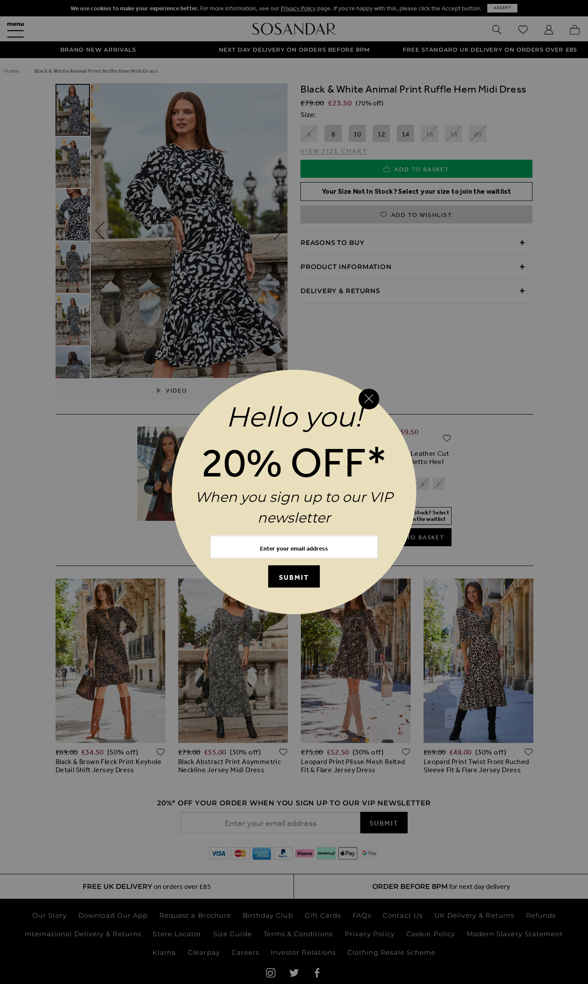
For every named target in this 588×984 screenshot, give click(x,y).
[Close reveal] (369, 399)
